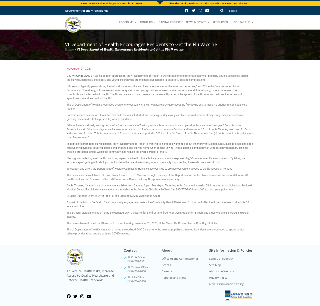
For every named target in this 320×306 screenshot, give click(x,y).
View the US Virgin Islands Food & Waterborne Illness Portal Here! (208, 3)
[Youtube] (207, 11)
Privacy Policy (218, 277)
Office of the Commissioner (180, 258)
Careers (167, 271)
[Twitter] (193, 11)
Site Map (215, 265)
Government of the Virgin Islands (86, 11)
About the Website (221, 271)
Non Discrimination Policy (226, 284)
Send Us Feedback (221, 258)
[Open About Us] (155, 22)
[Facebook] (186, 11)
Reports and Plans (174, 277)
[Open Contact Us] (252, 22)
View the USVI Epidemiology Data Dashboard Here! (111, 3)
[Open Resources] (230, 22)
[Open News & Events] (208, 22)
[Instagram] (200, 11)
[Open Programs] (135, 22)
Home (69, 49)
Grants (166, 265)
